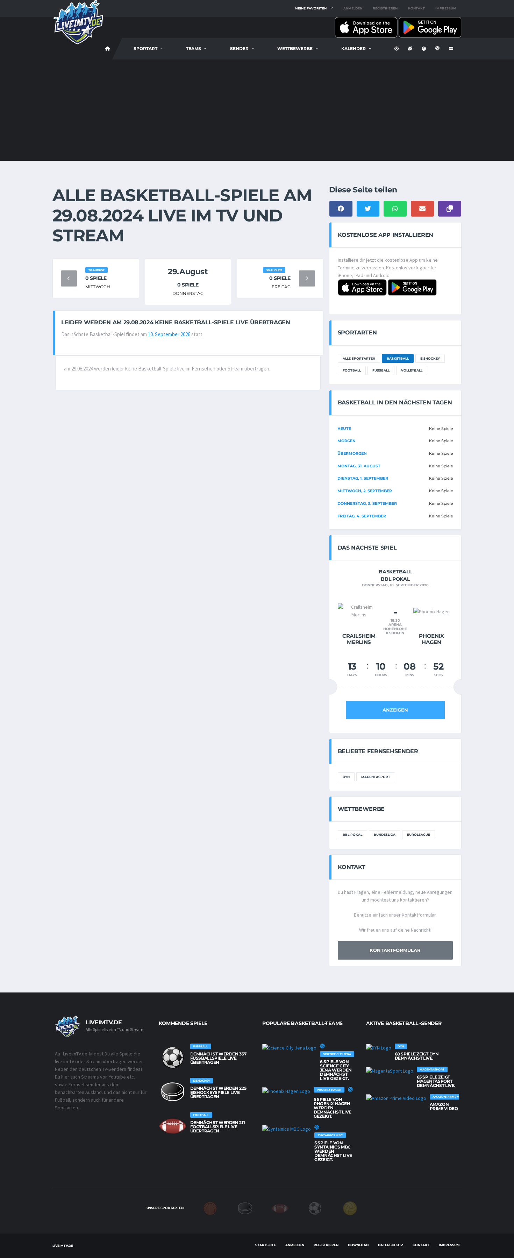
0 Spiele (96, 278)
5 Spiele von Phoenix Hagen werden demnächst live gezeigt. (332, 1108)
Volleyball (411, 370)
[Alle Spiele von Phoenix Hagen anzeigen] (286, 1091)
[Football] (280, 1207)
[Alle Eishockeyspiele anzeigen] (173, 1092)
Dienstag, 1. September (362, 478)
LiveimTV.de (62, 1246)
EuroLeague (418, 834)
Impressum (445, 8)
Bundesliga (384, 834)
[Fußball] (315, 1207)
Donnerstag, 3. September (367, 503)
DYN (346, 777)
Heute (344, 428)
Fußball (381, 370)
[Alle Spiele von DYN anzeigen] (378, 1048)
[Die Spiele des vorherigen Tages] (69, 278)
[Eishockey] (245, 1207)
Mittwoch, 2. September (364, 490)
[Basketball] (210, 1207)
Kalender (353, 48)
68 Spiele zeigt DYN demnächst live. (417, 1056)
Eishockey (430, 358)
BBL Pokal (352, 834)
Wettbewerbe (295, 48)
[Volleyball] (350, 1207)
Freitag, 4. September (361, 516)
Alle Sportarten (359, 358)
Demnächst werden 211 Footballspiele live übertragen (217, 1126)
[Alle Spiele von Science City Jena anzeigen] (289, 1048)
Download (358, 1245)
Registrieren (385, 8)
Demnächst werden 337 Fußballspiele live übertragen (218, 1058)
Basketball (398, 358)
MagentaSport (375, 777)
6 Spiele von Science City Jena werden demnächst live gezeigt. (336, 1070)
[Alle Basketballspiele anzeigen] (322, 1046)
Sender (239, 48)
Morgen (346, 440)
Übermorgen (352, 453)
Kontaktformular (395, 950)
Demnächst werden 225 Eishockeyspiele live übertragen (218, 1092)
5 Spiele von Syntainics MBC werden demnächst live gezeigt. (333, 1151)
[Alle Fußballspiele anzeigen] (173, 1058)
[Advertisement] (257, 112)
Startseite (265, 1245)
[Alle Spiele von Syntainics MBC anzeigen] (286, 1129)
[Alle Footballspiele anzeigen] (173, 1126)
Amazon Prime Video (444, 1106)
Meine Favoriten (311, 8)
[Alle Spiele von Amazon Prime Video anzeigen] (396, 1098)
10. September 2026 (169, 334)
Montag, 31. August (358, 466)
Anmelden (352, 8)
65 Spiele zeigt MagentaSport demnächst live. (436, 1081)
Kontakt (416, 8)
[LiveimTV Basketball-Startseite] (107, 48)
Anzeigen (395, 710)
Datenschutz (390, 1245)
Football (352, 370)
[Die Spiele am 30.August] (307, 278)
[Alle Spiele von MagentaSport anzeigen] (389, 1071)
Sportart (145, 48)
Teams (193, 48)
